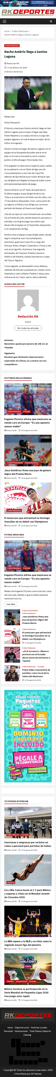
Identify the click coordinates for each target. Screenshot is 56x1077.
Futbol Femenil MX (15, 463)
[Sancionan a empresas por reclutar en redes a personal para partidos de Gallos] (28, 822)
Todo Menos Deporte (40, 1031)
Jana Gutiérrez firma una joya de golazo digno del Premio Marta (12, 617)
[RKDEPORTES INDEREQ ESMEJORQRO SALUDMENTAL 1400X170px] (28, 3)
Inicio (10, 1027)
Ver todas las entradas (28, 328)
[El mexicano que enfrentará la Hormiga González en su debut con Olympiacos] (28, 498)
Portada (26, 411)
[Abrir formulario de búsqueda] (51, 21)
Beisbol (10, 981)
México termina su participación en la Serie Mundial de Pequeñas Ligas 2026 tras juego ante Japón (26, 992)
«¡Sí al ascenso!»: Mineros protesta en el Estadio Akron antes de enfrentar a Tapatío (12, 655)
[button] (4, 21)
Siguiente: (25, 359)
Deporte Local (22, 1027)
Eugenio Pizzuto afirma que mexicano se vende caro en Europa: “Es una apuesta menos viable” (27, 422)
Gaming (27, 1034)
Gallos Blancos (13, 835)
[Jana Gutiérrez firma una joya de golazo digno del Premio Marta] (28, 450)
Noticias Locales (39, 1027)
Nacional (10, 882)
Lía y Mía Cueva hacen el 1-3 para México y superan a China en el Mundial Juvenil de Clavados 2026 (27, 893)
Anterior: (26, 344)
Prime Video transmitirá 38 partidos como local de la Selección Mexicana (12, 673)
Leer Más (12, 605)
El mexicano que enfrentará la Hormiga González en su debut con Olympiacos (12, 636)
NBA (9, 934)
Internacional (21, 981)
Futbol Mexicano (12, 46)
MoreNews (21, 1073)
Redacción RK (13, 63)
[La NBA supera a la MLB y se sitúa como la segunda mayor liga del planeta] (28, 921)
